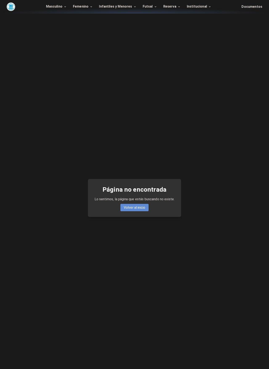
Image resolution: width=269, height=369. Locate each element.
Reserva (169, 6)
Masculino (54, 6)
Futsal (148, 6)
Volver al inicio (134, 208)
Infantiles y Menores (115, 6)
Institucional (197, 6)
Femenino (80, 6)
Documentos (251, 7)
